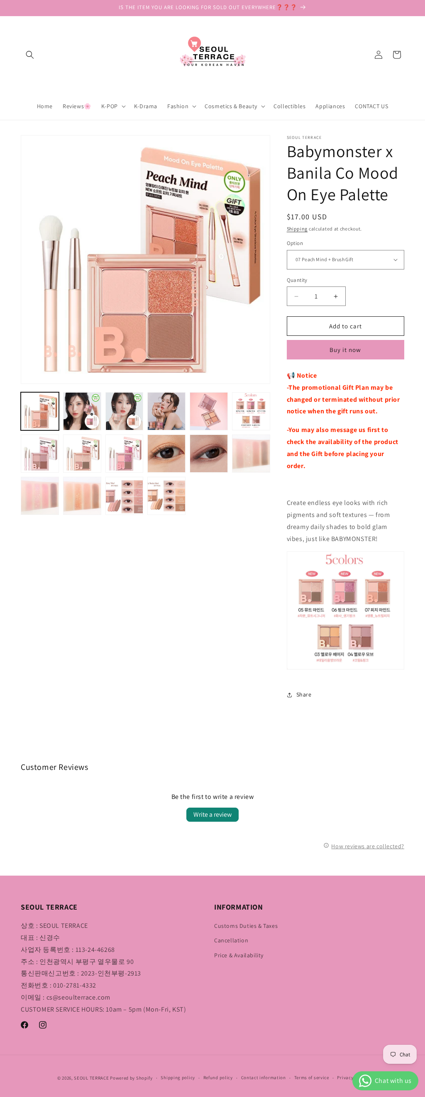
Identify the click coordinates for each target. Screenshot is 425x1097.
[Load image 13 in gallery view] (40, 496)
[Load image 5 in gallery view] (209, 411)
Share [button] (304, 694)
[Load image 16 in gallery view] (166, 496)
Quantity (297, 280)
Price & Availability (239, 955)
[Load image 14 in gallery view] (82, 496)
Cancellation (231, 940)
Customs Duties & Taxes (246, 926)
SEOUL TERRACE (91, 1078)
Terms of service (311, 1077)
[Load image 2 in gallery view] (82, 411)
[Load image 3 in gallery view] (124, 411)
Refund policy (218, 1077)
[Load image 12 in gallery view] (251, 453)
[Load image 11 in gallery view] (209, 453)
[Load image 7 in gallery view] (40, 453)
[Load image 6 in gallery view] (251, 411)
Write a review (212, 814)
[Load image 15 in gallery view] (124, 496)
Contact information (263, 1077)
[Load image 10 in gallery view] (166, 453)
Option (295, 243)
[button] (30, 55)
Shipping (297, 229)
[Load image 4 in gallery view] (166, 411)
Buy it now (345, 350)
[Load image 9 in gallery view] (124, 453)
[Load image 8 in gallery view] (82, 453)
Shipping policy (178, 1077)
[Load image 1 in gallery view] (40, 411)
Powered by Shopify (131, 1078)
